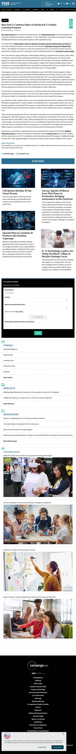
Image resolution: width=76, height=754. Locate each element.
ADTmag (38, 681)
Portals (8, 345)
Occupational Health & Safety (38, 704)
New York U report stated (65, 51)
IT (56, 9)
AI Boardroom (38, 678)
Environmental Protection (38, 692)
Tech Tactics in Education (38, 725)
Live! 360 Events (38, 695)
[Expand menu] (73, 4)
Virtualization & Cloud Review (38, 731)
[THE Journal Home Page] (11, 4)
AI (47, 9)
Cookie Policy (58, 742)
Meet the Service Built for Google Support (17, 430)
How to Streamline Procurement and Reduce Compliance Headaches (27, 503)
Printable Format (23, 154)
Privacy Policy (19, 311)
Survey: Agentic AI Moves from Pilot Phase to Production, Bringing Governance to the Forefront (57, 194)
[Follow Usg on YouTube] (67, 3)
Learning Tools (8, 360)
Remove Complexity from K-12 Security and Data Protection (24, 418)
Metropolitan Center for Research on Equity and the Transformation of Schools (42, 44)
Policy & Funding (9, 366)
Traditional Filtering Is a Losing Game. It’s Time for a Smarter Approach (27, 398)
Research (36, 9)
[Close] (63, 734)
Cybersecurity (8, 355)
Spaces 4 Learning (38, 719)
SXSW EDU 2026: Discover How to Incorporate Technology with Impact (27, 456)
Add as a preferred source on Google (49, 4)
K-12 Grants (26, 9)
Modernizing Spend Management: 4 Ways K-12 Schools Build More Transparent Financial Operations (38, 435)
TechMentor (38, 722)
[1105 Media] (38, 673)
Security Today (38, 716)
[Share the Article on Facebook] (71, 20)
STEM (42, 9)
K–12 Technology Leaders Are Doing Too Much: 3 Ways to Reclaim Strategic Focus (57, 253)
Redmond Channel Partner (38, 713)
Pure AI (38, 707)
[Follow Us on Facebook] (61, 3)
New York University (8, 35)
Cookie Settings (42, 747)
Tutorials (17, 9)
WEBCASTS (9, 388)
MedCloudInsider (38, 701)
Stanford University (48, 35)
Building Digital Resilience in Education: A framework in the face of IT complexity (31, 392)
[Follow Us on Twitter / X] (64, 3)
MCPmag (38, 698)
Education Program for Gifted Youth (58, 46)
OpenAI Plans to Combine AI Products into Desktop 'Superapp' (17, 235)
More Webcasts (8, 404)
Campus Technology (38, 689)
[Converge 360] (38, 665)
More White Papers (10, 441)
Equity (52, 9)
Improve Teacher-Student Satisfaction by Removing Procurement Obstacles (29, 597)
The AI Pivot (38, 728)
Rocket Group (52, 133)
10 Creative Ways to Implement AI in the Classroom (21, 424)
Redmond (38, 710)
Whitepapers (11, 414)
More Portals (8, 377)
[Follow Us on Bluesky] (59, 3)
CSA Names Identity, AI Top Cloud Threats (16, 192)
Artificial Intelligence (10, 349)
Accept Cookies (57, 747)
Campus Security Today (38, 686)
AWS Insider (38, 683)
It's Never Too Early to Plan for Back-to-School (19, 550)
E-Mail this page (9, 154)
